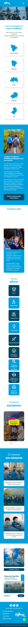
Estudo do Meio (8, 611)
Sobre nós (6, 613)
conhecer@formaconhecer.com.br (14, 608)
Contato (6, 616)
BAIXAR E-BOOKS (14, 569)
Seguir (21, 595)
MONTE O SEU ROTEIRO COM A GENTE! (14, 197)
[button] (13, 18)
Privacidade (7, 618)
